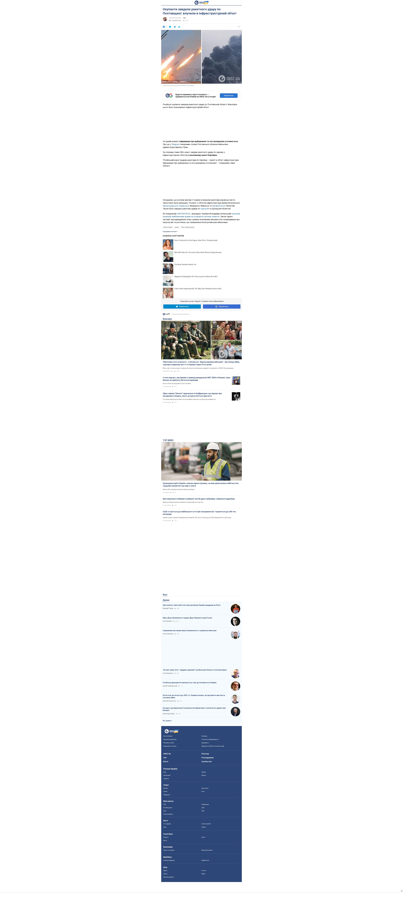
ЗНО (164, 811)
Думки (166, 600)
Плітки (204, 870)
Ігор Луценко (167, 621)
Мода (203, 874)
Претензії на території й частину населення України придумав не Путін (191, 605)
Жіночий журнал (168, 877)
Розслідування (208, 758)
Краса (165, 874)
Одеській (204, 208)
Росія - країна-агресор (187, 227)
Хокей (165, 791)
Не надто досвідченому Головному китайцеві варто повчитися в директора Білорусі (194, 709)
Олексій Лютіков (175, 18)
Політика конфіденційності (210, 739)
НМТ (203, 811)
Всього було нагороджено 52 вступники (177, 383)
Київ (164, 772)
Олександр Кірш (169, 714)
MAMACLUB (205, 860)
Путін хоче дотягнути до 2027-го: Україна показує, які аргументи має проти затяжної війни (194, 696)
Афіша (165, 870)
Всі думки (167, 721)
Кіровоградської (170, 206)
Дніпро (204, 775)
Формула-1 (166, 795)
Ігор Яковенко (168, 673)
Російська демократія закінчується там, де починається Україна (189, 683)
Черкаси (166, 778)
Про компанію (167, 736)
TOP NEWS (168, 440)
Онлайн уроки (167, 807)
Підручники (205, 804)
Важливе (167, 319)
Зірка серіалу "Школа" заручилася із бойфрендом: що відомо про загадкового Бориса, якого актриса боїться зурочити (192, 394)
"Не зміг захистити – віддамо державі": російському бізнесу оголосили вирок (195, 670)
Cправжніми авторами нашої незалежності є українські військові (189, 631)
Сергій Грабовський (170, 686)
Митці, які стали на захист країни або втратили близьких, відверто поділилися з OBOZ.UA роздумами (198, 368)
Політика (205, 754)
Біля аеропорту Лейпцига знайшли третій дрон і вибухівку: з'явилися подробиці (199, 499)
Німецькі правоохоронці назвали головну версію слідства (183, 502)
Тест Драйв (167, 824)
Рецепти (165, 837)
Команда (204, 736)
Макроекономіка (207, 850)
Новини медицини (169, 860)
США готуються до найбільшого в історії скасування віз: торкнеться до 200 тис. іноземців (199, 512)
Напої (203, 837)
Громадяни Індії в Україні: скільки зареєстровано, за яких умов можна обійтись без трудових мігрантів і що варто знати (201, 484)
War (184, 18)
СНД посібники (168, 814)
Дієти (165, 840)
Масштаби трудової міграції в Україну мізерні (178, 489)
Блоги (165, 762)
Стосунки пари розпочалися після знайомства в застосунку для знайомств (189, 399)
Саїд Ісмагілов (168, 634)
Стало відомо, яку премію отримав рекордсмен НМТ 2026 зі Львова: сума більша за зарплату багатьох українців (196, 378)
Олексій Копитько (169, 701)
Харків (204, 772)
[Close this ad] (401, 891)
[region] (201, 124)
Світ (165, 758)
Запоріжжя (166, 775)
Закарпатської (218, 206)
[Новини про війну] (166, 315)
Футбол (165, 788)
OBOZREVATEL (184, 213)
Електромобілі (206, 824)
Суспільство (207, 762)
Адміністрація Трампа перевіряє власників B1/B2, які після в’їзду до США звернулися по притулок (197, 517)
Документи (205, 743)
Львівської (184, 206)
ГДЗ (164, 804)
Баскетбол (205, 788)
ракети (177, 227)
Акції (164, 827)
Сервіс (204, 827)
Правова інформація (170, 739)
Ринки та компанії (168, 850)
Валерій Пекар (168, 608)
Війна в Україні (168, 227)
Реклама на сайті (168, 743)
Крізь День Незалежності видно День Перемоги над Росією (187, 618)
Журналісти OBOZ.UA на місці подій (213, 746)
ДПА (203, 807)
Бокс (203, 791)
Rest (165, 594)
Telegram (175, 144)
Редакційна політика (169, 231)
